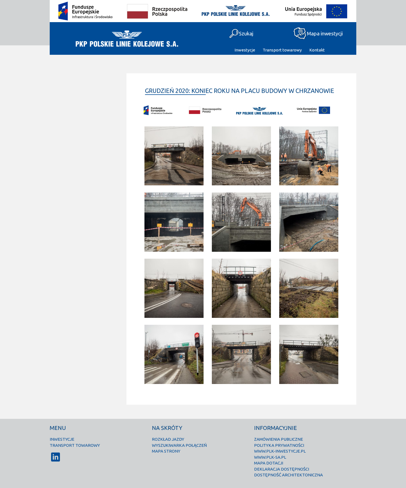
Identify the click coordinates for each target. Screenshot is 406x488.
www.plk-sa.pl (270, 457)
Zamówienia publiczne (278, 439)
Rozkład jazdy (168, 439)
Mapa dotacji (268, 463)
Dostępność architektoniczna (288, 475)
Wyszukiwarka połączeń (179, 445)
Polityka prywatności (279, 445)
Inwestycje (244, 50)
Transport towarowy (282, 50)
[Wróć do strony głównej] (126, 38)
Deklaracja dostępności (281, 469)
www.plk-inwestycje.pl (280, 451)
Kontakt (317, 50)
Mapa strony (166, 451)
